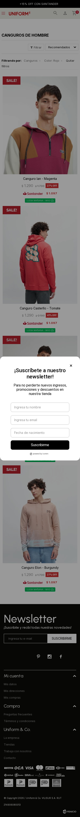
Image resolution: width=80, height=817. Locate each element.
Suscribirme (40, 445)
